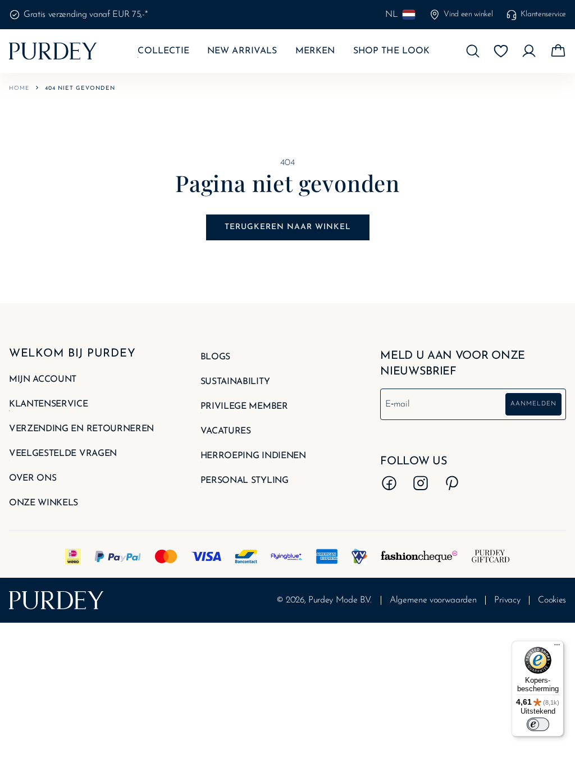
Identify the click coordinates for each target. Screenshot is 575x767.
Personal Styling (244, 480)
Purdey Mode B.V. (340, 600)
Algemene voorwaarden (433, 600)
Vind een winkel (468, 14)
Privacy (507, 600)
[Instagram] (421, 483)
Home (19, 88)
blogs (215, 357)
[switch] (538, 724)
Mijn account (42, 379)
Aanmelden (533, 404)
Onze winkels (43, 503)
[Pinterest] (452, 483)
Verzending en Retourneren (81, 428)
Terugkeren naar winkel (288, 227)
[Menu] (557, 647)
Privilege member (244, 406)
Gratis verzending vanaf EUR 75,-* (85, 14)
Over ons (32, 478)
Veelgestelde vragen (63, 453)
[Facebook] (389, 483)
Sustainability (235, 381)
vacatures (225, 431)
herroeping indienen (253, 455)
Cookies (552, 600)
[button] (473, 51)
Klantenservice (543, 14)
